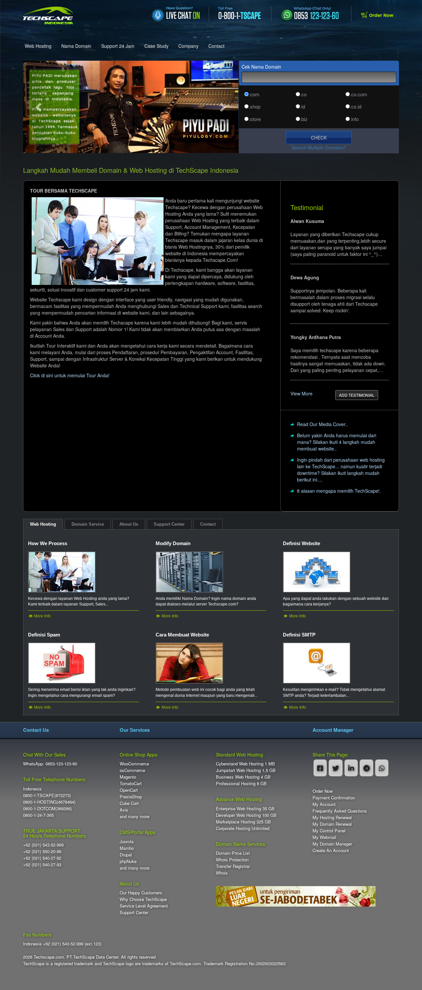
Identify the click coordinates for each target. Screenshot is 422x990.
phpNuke (128, 861)
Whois (222, 873)
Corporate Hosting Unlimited (242, 828)
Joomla (127, 841)
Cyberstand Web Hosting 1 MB (245, 763)
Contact (216, 46)
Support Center (134, 912)
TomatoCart (131, 783)
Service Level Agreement (144, 906)
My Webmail (324, 837)
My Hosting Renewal (332, 817)
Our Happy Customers (141, 892)
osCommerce (132, 770)
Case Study (156, 46)
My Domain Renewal (332, 824)
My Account (324, 804)
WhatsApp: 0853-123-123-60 (50, 763)
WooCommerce (134, 763)
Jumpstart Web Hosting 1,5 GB (246, 770)
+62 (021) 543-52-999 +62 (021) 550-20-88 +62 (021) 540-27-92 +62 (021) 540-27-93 (43, 855)
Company (188, 46)
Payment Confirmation (334, 797)
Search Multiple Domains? (318, 147)
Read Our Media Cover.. (322, 424)
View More (301, 393)
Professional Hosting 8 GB (241, 783)
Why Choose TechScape (143, 899)
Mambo (127, 848)
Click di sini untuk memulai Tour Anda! (69, 375)
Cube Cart (129, 803)
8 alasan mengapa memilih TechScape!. (339, 490)
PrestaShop (131, 796)
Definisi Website (301, 543)
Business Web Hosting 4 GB (243, 777)
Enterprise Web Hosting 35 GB (245, 808)
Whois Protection (232, 859)
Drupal (126, 854)
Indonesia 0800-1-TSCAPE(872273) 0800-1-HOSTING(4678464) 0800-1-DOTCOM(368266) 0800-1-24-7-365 (49, 802)
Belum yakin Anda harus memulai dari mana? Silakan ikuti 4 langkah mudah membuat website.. (336, 442)
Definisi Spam (44, 634)
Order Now (323, 791)
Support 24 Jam (118, 46)
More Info (42, 616)
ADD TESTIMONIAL (357, 395)
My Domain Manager (332, 844)
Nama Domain (76, 46)
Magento (128, 777)
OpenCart (129, 790)
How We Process (47, 543)
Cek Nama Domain (261, 66)
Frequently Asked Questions (340, 811)
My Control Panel (329, 830)
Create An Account (331, 850)
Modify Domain (173, 543)
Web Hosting (38, 46)
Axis (124, 810)
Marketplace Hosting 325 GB (243, 822)
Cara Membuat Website (182, 634)
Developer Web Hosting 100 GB (246, 815)
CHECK (319, 137)
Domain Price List (233, 853)
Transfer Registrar (233, 866)
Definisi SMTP (299, 634)
